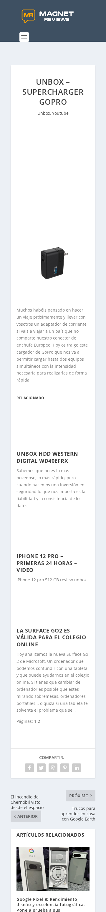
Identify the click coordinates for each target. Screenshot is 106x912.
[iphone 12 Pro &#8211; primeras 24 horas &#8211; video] (53, 549)
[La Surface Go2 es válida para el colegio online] (53, 623)
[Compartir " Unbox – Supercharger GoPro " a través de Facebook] (29, 768)
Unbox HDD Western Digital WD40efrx (47, 457)
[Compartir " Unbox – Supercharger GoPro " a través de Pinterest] (65, 768)
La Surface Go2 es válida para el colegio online (51, 637)
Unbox (43, 113)
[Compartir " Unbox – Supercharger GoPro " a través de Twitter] (41, 768)
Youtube (60, 113)
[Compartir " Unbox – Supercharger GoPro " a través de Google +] (53, 768)
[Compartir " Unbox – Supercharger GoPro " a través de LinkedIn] (76, 768)
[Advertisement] (53, 184)
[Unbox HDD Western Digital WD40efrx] (53, 447)
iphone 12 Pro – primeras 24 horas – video (46, 562)
